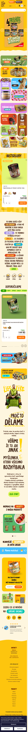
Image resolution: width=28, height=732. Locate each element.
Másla (14, 691)
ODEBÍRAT (18, 586)
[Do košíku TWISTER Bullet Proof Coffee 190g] (23, 203)
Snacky (14, 693)
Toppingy (14, 697)
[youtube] (19, 618)
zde (18, 720)
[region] (14, 517)
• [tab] (12, 536)
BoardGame (14, 671)
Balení (14, 703)
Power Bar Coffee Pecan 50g (15, 627)
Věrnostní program (14, 667)
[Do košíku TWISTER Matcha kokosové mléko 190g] (21, 337)
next (26, 209)
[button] (19, 6)
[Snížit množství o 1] (4, 203)
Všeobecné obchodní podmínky (14, 679)
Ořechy (14, 699)
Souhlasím (20, 728)
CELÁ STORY (14, 494)
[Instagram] (14, 618)
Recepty (14, 669)
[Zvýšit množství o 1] (9, 203)
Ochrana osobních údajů (14, 681)
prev (23, 209)
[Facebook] (9, 618)
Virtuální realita (14, 673)
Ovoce (14, 701)
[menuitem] (12, 2)
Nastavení (13, 724)
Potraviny (14, 695)
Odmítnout (7, 728)
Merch (14, 705)
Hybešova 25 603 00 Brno (14, 652)
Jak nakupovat (14, 675)
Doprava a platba (14, 677)
